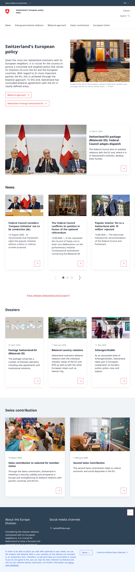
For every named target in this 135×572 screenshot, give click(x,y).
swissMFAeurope (61, 528)
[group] (24, 232)
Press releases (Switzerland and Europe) (47, 295)
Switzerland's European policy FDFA (30, 11)
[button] (8, 25)
